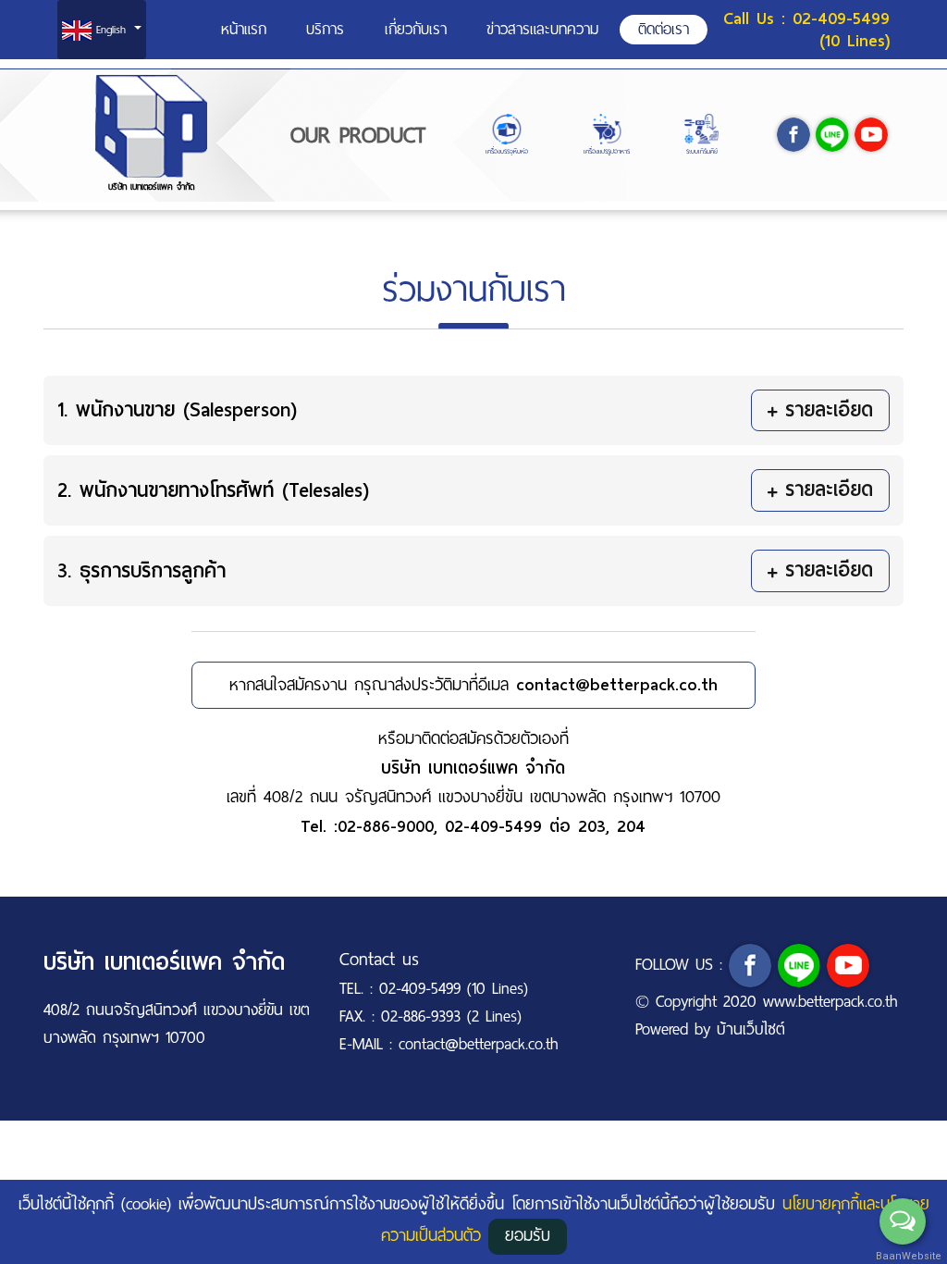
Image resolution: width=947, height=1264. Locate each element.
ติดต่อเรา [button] (663, 29)
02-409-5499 (493, 826)
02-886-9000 (386, 826)
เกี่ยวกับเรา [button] (416, 29)
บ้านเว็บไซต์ (751, 1029)
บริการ (325, 29)
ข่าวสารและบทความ (542, 29)
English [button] (111, 29)
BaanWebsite (903, 1256)
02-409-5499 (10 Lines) (841, 29)
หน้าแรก (243, 29)
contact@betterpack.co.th (617, 684)
